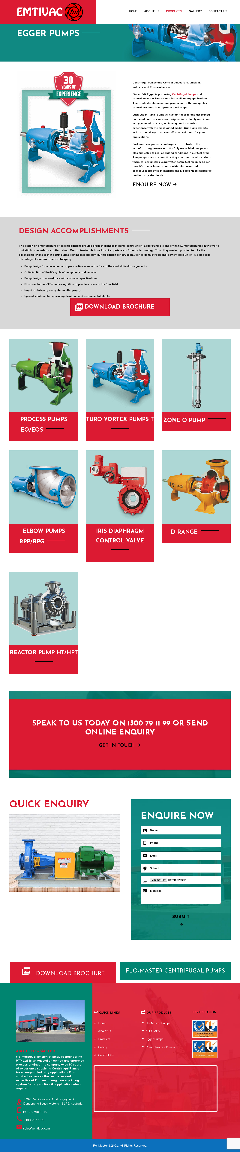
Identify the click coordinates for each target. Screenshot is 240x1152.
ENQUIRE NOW (152, 185)
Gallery (195, 11)
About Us (151, 11)
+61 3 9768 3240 (34, 1112)
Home (133, 11)
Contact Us (217, 11)
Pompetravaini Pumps (160, 1047)
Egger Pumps (155, 1039)
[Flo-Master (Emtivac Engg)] (40, 12)
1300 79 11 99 (33, 1120)
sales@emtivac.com (36, 1128)
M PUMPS (153, 1031)
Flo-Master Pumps (158, 1023)
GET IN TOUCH (117, 745)
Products (174, 11)
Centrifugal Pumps (184, 94)
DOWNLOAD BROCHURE (119, 307)
